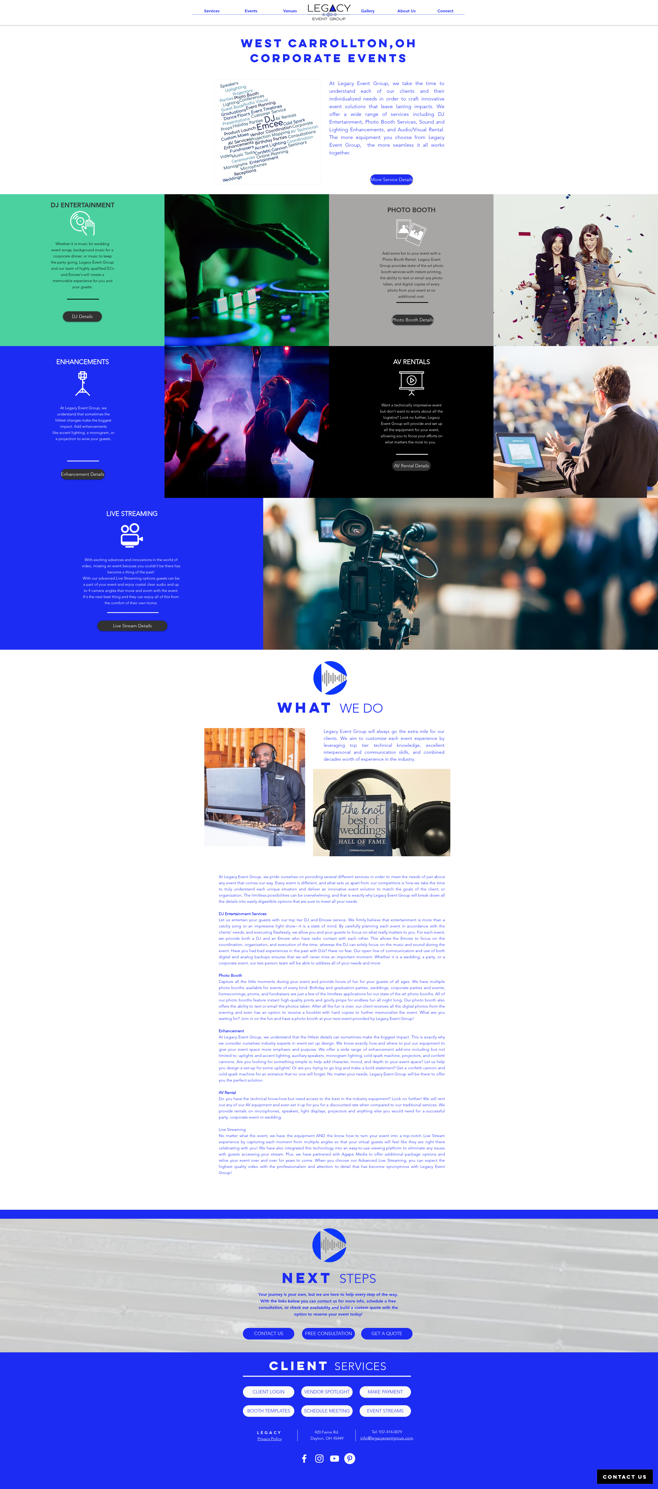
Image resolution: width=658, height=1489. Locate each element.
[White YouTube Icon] (334, 1458)
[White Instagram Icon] (319, 1458)
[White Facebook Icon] (304, 1458)
